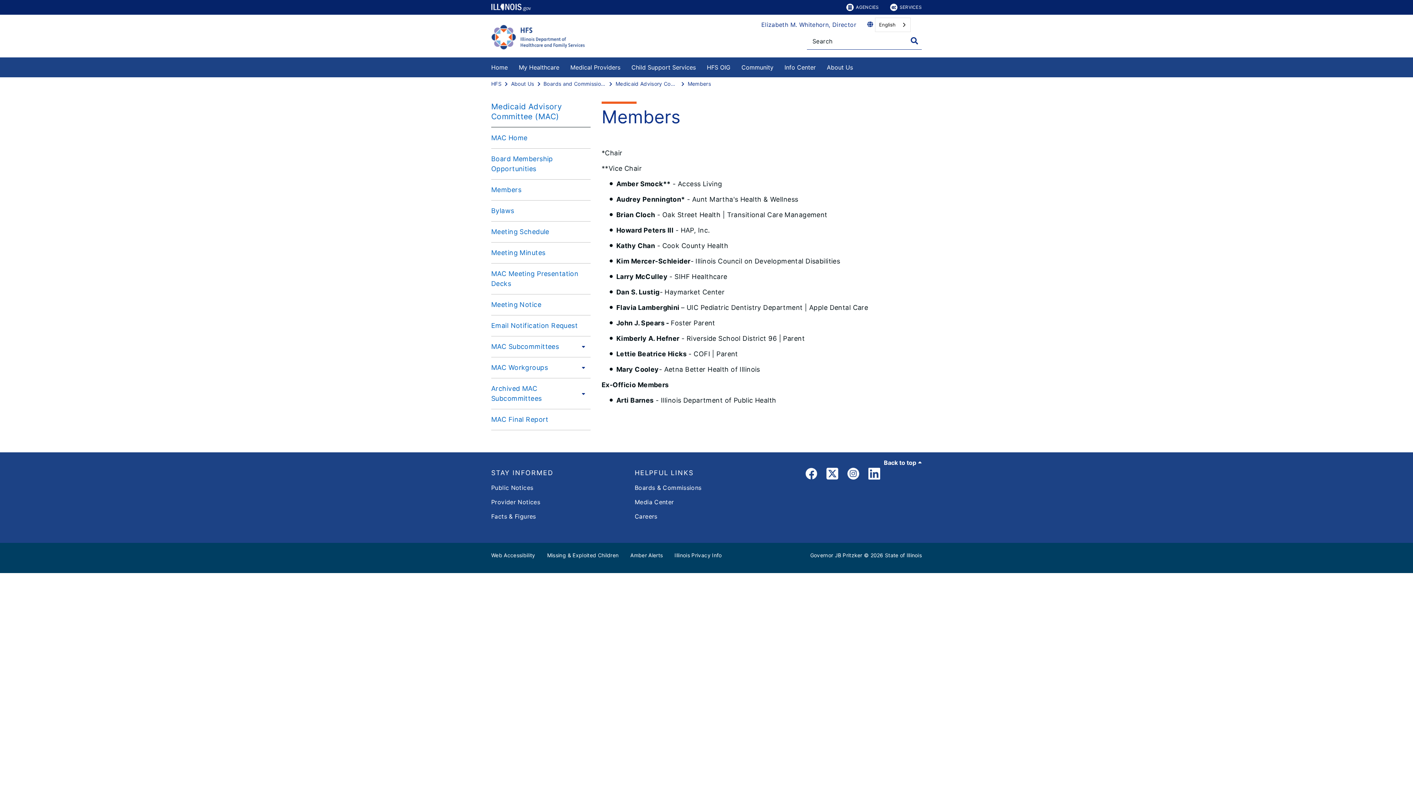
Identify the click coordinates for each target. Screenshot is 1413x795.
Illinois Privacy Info (698, 555)
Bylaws (502, 211)
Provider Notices (515, 502)
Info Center (800, 67)
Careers (646, 516)
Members (506, 190)
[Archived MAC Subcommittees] (583, 393)
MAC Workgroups (519, 367)
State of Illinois (903, 555)
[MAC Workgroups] (581, 367)
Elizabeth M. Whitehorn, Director (808, 24)
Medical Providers (595, 67)
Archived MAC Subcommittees (516, 393)
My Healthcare (539, 67)
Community (757, 67)
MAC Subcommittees (525, 346)
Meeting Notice (516, 304)
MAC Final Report (520, 419)
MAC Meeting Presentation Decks (534, 278)
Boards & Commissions (668, 487)
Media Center (654, 502)
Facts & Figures (513, 516)
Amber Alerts (646, 555)
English (887, 25)
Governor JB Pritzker (836, 555)
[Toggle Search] (914, 41)
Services (911, 7)
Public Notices (512, 487)
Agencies (867, 7)
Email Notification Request (534, 325)
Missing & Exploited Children (583, 555)
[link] (811, 475)
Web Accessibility (513, 555)
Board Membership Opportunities (522, 164)
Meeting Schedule (520, 232)
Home (499, 67)
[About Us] (858, 66)
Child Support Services (663, 67)
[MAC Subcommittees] (581, 346)
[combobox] (893, 25)
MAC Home (509, 138)
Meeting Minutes (518, 253)
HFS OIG (718, 67)
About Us (840, 67)
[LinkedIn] (874, 475)
